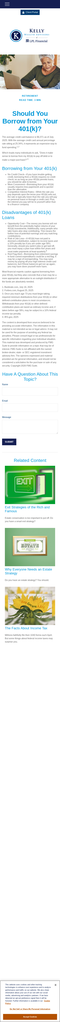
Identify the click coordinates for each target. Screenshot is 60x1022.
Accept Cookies (30, 1017)
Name (5, 384)
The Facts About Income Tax (26, 628)
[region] (30, 1001)
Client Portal (32, 12)
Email (5, 401)
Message (6, 417)
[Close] (55, 985)
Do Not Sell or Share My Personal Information (30, 1009)
